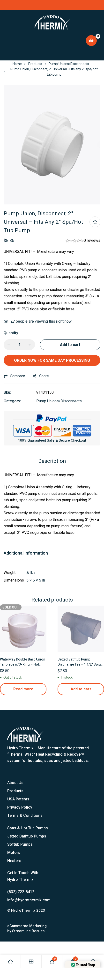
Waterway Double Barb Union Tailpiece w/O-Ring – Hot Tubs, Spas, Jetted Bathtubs (22, 664)
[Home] (10, 961)
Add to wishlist (94, 221)
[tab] (26, 553)
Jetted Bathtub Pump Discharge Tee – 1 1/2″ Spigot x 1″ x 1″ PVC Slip (81, 664)
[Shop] (31, 961)
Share (44, 376)
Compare (17, 376)
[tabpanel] (52, 576)
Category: (12, 401)
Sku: (7, 392)
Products (35, 64)
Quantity (11, 333)
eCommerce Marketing (27, 926)
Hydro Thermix (20, 879)
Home (17, 64)
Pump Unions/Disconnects (69, 64)
